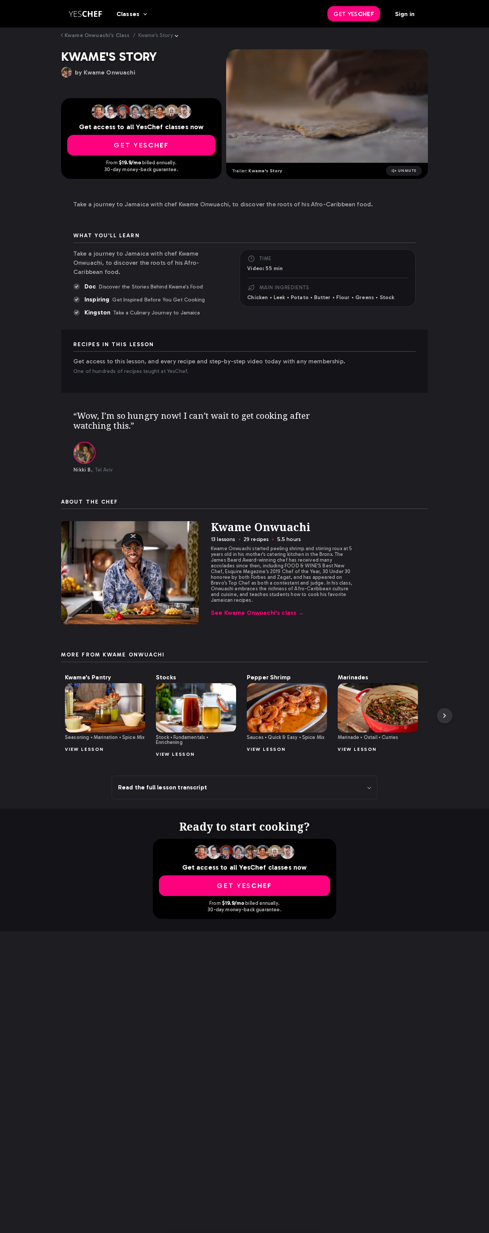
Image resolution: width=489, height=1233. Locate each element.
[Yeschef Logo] (85, 14)
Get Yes (354, 14)
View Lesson (84, 749)
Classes (128, 14)
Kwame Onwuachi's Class (97, 35)
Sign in (405, 14)
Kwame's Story (155, 35)
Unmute (407, 171)
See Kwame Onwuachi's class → (257, 612)
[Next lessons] (444, 715)
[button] (105, 707)
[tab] (84, 453)
